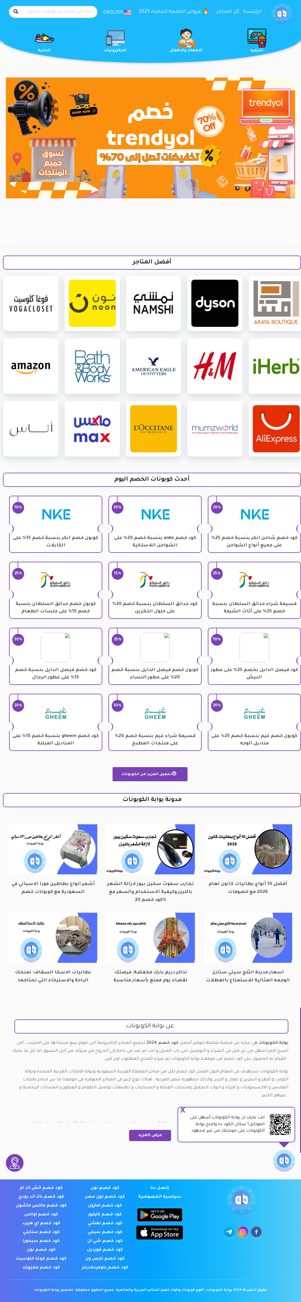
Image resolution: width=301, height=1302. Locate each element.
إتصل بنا (159, 1188)
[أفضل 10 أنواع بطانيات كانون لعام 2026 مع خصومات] (248, 849)
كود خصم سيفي (105, 1232)
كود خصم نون (105, 1188)
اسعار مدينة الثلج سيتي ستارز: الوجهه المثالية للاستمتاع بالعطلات (248, 976)
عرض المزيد (150, 1135)
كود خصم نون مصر (105, 1197)
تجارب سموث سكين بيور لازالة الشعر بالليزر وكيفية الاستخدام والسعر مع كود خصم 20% (150, 889)
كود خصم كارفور (105, 1214)
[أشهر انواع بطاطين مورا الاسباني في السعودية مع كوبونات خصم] (53, 849)
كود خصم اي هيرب (41, 1223)
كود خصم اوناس (41, 1214)
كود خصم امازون (105, 1206)
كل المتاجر (228, 11)
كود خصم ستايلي (41, 1232)
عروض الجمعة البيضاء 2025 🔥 (174, 11)
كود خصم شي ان (105, 1241)
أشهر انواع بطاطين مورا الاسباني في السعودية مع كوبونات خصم (53, 888)
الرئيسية (252, 11)
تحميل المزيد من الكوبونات (147, 774)
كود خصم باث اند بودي (41, 1197)
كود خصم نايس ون (105, 1259)
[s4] (150, 138)
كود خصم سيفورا (41, 1241)
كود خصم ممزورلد (41, 1267)
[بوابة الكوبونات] (282, 14)
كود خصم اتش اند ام (41, 1188)
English (113, 12)
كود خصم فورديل (105, 1250)
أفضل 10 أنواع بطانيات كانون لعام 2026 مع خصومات (248, 888)
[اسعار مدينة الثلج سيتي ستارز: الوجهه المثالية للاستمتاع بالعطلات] (248, 938)
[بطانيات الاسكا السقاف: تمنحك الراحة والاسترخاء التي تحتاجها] (53, 938)
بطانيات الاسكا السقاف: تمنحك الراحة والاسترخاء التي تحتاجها (53, 976)
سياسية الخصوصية (159, 1197)
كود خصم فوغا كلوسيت (41, 1259)
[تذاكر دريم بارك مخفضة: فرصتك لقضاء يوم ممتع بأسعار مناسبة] (150, 938)
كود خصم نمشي (105, 1223)
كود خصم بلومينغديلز (105, 1267)
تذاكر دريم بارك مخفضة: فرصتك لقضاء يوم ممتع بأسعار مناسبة (150, 976)
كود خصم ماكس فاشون (41, 1206)
